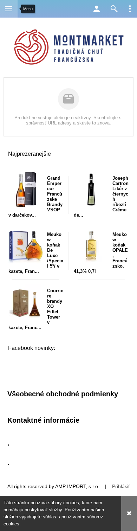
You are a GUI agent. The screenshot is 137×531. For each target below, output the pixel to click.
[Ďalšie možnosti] (130, 9)
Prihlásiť (121, 486)
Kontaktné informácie (43, 420)
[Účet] (96, 9)
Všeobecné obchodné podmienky (62, 394)
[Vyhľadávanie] (114, 9)
